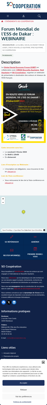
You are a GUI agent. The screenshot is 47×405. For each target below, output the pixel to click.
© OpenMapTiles (18, 230)
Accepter (23, 383)
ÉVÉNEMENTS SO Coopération (19, 21)
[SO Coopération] (23, 6)
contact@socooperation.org (16, 338)
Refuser (23, 390)
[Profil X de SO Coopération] (9, 302)
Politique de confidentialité (22, 402)
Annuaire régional (10, 353)
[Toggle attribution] (44, 230)
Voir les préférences (23, 396)
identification (19, 271)
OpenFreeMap (7, 230)
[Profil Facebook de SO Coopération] (3, 302)
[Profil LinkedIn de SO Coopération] (14, 302)
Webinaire (8, 55)
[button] (43, 362)
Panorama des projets (11, 356)
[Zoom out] (3, 202)
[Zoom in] (3, 199)
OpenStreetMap (36, 230)
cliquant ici (11, 172)
